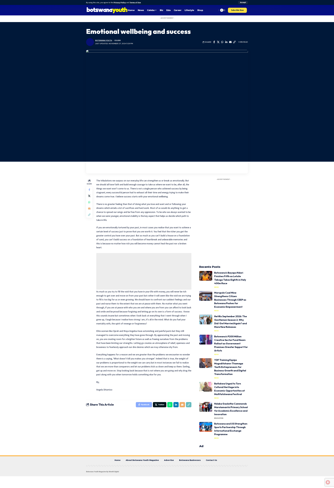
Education (218, 418)
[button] (237, 10)
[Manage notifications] (328, 482)
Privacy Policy (120, 2)
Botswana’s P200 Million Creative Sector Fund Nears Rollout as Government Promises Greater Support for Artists (231, 343)
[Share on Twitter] (218, 42)
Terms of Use (135, 2)
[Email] (230, 42)
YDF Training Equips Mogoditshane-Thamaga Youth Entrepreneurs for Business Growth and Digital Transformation (230, 367)
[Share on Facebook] (214, 42)
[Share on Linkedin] (226, 42)
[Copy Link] (234, 42)
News (216, 287)
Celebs (117, 40)
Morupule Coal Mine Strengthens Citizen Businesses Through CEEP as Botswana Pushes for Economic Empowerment (230, 299)
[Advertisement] (143, 271)
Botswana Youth (103, 40)
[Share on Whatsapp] (222, 42)
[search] (215, 10)
